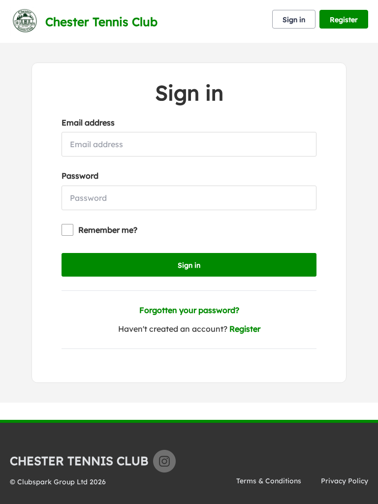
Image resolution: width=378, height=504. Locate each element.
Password (80, 176)
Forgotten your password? (189, 310)
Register (344, 19)
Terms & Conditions (268, 480)
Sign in (294, 19)
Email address (88, 122)
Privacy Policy (344, 480)
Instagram (164, 461)
